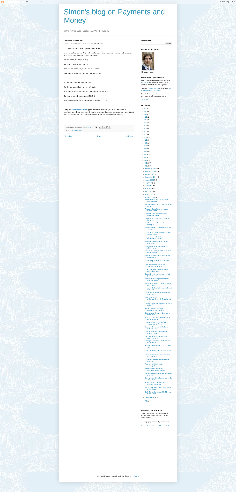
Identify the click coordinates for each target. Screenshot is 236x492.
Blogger (136, 476)
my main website (153, 88)
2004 (145, 160)
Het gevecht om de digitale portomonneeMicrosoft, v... (154, 238)
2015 (145, 134)
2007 (145, 151)
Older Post (129, 136)
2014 (145, 137)
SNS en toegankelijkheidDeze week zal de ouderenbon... (158, 251)
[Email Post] (96, 127)
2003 (145, 163)
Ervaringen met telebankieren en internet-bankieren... (156, 214)
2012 (145, 143)
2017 (145, 128)
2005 (145, 157)
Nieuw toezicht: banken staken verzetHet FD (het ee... (155, 383)
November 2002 (150, 171)
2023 (145, 111)
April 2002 (149, 191)
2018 (145, 126)
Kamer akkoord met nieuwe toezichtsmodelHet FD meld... (155, 369)
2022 (145, 114)
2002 (145, 166)
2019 (145, 123)
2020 (145, 120)
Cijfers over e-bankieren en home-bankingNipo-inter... (156, 270)
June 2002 (149, 186)
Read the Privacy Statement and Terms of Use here (156, 426)
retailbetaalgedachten (76, 130)
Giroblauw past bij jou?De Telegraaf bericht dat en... (157, 261)
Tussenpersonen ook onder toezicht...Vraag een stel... (154, 309)
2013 (145, 140)
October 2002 (150, 174)
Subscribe (145, 99)
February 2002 (150, 197)
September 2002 (151, 177)
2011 (145, 146)
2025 (145, 108)
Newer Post (68, 136)
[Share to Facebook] (107, 127)
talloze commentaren (79, 110)
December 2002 (150, 168)
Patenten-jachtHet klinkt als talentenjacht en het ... (154, 365)
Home (99, 136)
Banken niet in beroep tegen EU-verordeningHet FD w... (156, 323)
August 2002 (149, 180)
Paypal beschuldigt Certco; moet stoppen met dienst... (156, 332)
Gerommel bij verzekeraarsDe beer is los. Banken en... (157, 355)
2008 (145, 149)
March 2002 (149, 194)
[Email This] (100, 127)
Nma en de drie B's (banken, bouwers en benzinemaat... (157, 318)
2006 (145, 154)
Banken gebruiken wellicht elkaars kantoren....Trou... (156, 328)
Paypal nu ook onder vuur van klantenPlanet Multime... (155, 265)
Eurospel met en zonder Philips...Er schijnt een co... (157, 247)
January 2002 (150, 397)
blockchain (145, 83)
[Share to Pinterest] (109, 127)
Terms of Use (153, 94)
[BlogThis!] (102, 127)
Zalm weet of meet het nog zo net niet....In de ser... (156, 337)
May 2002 (148, 188)
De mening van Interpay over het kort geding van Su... (157, 275)
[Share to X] (105, 127)
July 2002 (148, 183)
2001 (145, 401)
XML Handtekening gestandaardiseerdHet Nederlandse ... (158, 299)
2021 (145, 117)
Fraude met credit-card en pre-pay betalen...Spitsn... (156, 210)
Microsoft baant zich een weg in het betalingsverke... (157, 200)
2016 (145, 131)
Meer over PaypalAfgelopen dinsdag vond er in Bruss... (157, 279)
